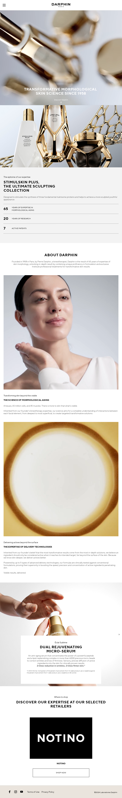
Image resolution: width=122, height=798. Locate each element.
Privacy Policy (48, 792)
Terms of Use (33, 792)
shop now (61, 773)
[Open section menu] (5, 5)
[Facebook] (9, 791)
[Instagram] (15, 791)
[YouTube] (21, 791)
